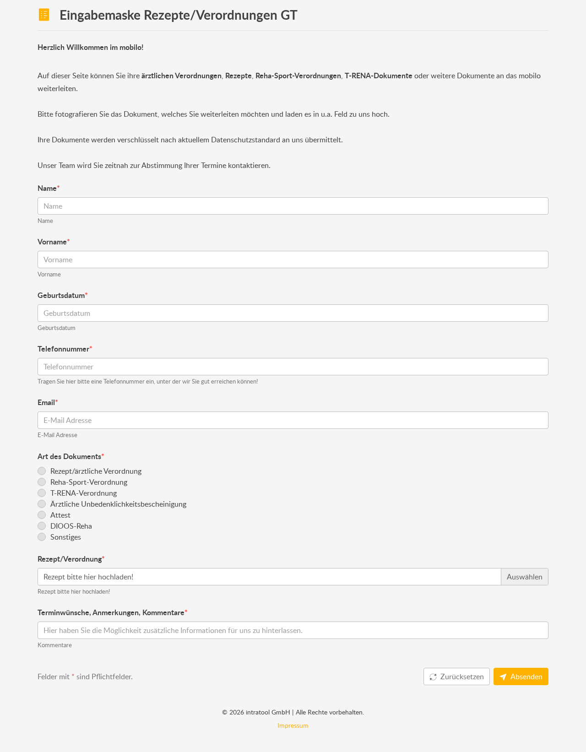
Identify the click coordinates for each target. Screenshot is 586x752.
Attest (60, 515)
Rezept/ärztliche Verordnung (95, 471)
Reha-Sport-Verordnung (88, 482)
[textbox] (293, 114)
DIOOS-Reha (71, 526)
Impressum (293, 725)
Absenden (526, 676)
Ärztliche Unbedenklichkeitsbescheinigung (118, 504)
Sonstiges (65, 537)
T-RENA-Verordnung (83, 493)
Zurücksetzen (462, 676)
